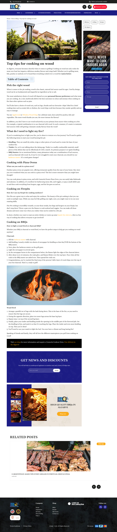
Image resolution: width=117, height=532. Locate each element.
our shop (17, 342)
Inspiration (39, 509)
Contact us (55, 513)
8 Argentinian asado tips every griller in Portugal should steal (41, 474)
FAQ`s (38, 516)
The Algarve (87, 27)
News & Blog (15, 18)
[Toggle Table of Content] (31, 79)
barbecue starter (20, 240)
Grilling (94, 22)
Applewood (16, 115)
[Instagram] (105, 507)
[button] (94, 487)
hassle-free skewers (65, 215)
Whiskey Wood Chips (30, 115)
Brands (54, 509)
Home (8, 18)
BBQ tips (87, 22)
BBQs (54, 507)
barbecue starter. (14, 157)
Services (38, 511)
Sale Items (55, 511)
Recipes (102, 22)
